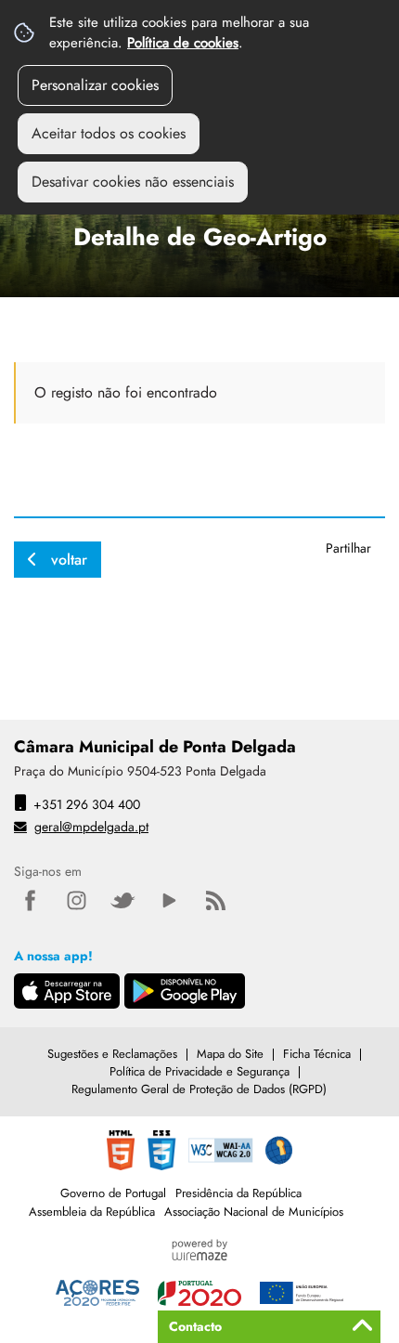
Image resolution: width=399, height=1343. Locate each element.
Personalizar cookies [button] (95, 85)
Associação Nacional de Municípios (253, 1211)
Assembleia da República (92, 1211)
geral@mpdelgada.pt (91, 826)
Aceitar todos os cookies (109, 133)
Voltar (69, 559)
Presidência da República (238, 1193)
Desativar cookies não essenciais (133, 181)
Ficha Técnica (317, 1054)
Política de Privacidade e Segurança (199, 1071)
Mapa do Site (230, 1054)
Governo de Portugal (113, 1193)
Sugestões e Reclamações (112, 1054)
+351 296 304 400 (86, 804)
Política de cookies (182, 43)
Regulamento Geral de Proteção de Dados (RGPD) (199, 1089)
